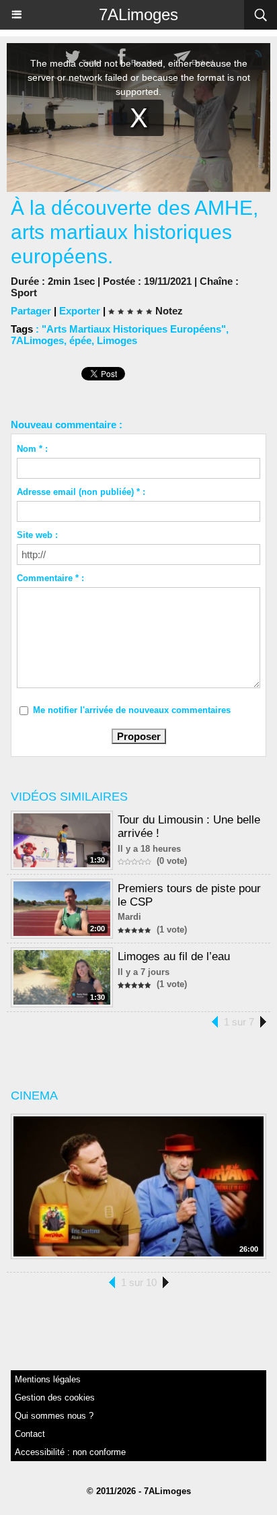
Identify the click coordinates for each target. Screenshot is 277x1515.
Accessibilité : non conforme (70, 1452)
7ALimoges (138, 14)
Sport (24, 292)
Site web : (37, 535)
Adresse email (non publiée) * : (81, 492)
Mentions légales (48, 1379)
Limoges (117, 340)
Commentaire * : (50, 578)
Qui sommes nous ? (54, 1416)
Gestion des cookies (55, 1397)
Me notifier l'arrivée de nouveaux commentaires (132, 710)
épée (80, 340)
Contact (30, 1434)
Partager (31, 310)
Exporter (79, 310)
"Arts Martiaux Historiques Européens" (134, 329)
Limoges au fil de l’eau (174, 956)
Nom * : (32, 449)
